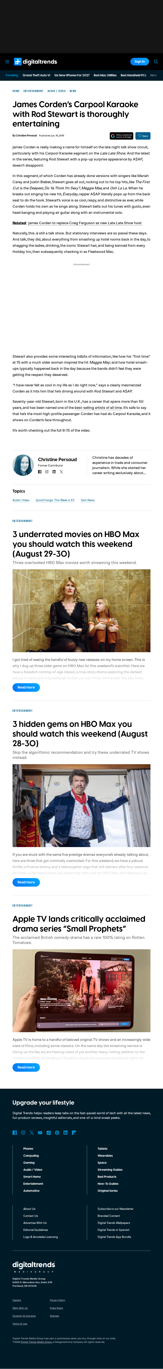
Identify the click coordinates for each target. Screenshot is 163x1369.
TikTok (48, 1133)
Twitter (32, 1133)
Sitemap (54, 1315)
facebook (39, 471)
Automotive (31, 1191)
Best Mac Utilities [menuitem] (105, 75)
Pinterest (57, 1133)
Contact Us (30, 1215)
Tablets (102, 1149)
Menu (7, 61)
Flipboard (74, 1133)
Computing (31, 1156)
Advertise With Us (35, 1222)
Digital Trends (28, 68)
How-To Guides (108, 1184)
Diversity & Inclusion (24, 1315)
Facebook (15, 1133)
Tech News (88, 500)
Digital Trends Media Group (36, 1341)
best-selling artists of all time (98, 407)
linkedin (54, 471)
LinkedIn (65, 1133)
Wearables (105, 1156)
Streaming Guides (110, 1170)
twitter (61, 471)
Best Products (107, 1177)
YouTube (40, 1133)
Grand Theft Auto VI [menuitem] (36, 75)
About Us (29, 1208)
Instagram (23, 1133)
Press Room (56, 1307)
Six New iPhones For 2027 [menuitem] (72, 75)
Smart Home (32, 1177)
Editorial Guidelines (35, 1230)
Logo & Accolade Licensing (40, 1237)
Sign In (140, 61)
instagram (47, 471)
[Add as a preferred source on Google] (121, 136)
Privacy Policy (57, 1300)
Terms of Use (20, 1323)
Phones (28, 1149)
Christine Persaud (26, 135)
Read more (26, 687)
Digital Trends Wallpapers (114, 1222)
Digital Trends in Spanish (113, 1230)
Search (156, 61)
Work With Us (20, 1307)
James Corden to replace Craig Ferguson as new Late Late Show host (85, 222)
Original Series (108, 1191)
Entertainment (33, 1184)
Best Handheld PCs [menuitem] (133, 75)
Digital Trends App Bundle (114, 1237)
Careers (17, 1300)
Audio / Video (21, 500)
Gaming (29, 1163)
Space (102, 1163)
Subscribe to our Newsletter (115, 1208)
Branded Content (109, 1215)
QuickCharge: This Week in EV (55, 500)
